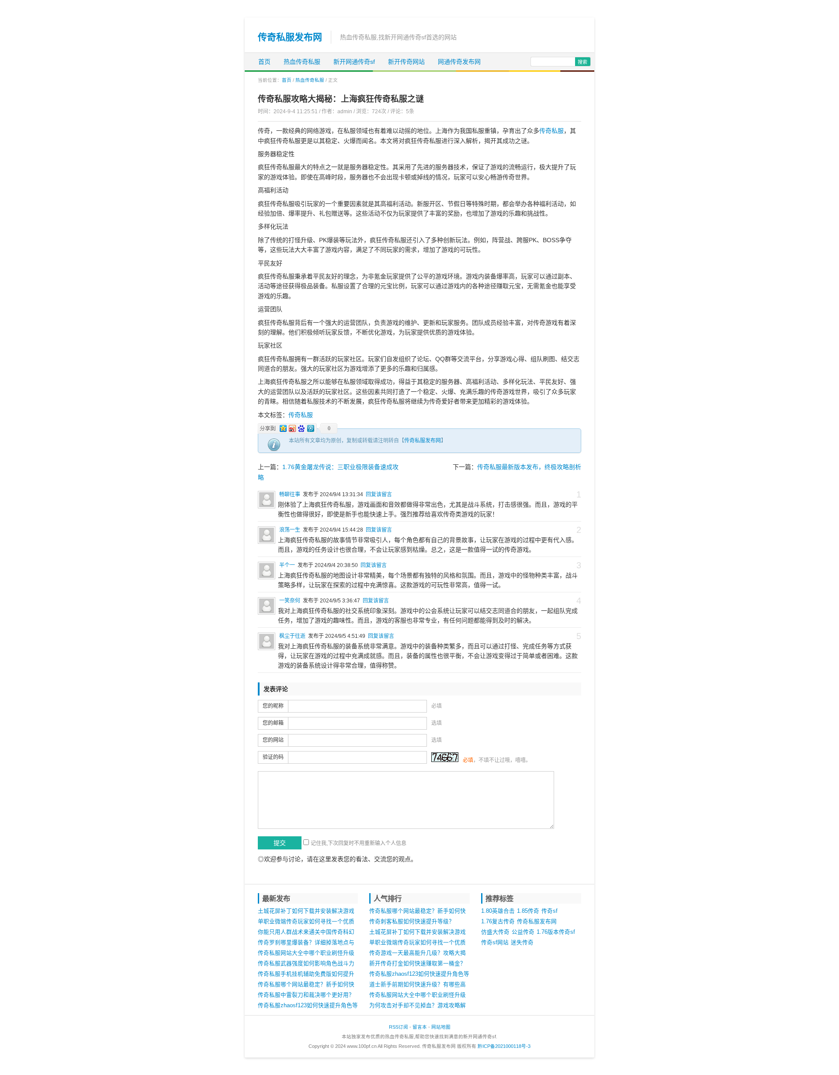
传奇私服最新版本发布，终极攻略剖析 (529, 466)
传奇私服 (551, 130)
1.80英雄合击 (498, 911)
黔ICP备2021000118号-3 (504, 1046)
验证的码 (273, 757)
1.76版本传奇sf (556, 932)
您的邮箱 (273, 723)
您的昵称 (273, 706)
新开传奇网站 (406, 61)
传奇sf (549, 911)
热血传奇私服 (302, 61)
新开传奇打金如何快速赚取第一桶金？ (417, 963)
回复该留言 (379, 494)
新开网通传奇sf (354, 61)
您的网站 (273, 740)
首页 (264, 61)
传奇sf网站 (495, 942)
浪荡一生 (289, 530)
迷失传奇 (522, 942)
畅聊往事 (289, 494)
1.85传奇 (528, 911)
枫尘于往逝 (292, 636)
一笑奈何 (289, 601)
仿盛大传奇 (495, 932)
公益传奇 (523, 932)
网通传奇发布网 (459, 61)
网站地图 (441, 1027)
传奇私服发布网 (290, 37)
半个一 (287, 565)
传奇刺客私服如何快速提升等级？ (411, 921)
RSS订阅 (398, 1027)
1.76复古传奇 (498, 921)
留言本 (420, 1027)
